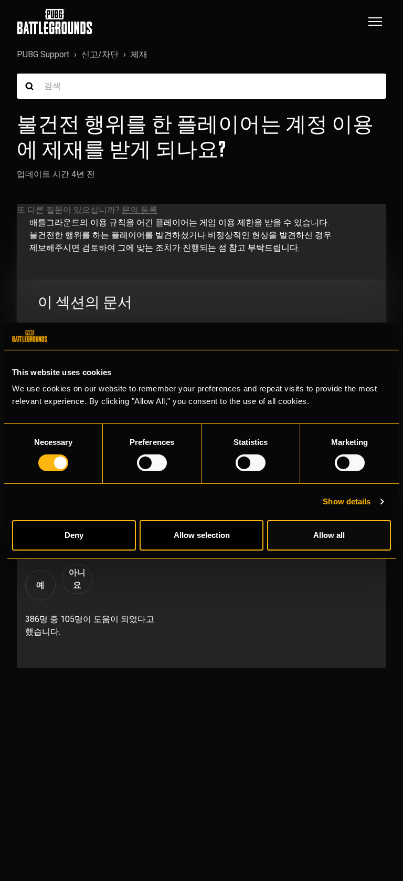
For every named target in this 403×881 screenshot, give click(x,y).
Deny (74, 535)
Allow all (329, 535)
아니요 (77, 578)
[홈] (54, 21)
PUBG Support (43, 54)
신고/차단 (100, 54)
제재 (139, 54)
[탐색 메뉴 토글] (375, 21)
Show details (346, 501)
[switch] (152, 462)
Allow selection (202, 535)
